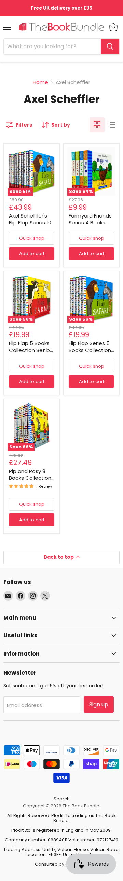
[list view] (112, 124)
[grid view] (97, 124)
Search (62, 798)
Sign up (98, 704)
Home (40, 82)
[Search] (110, 46)
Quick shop (31, 238)
